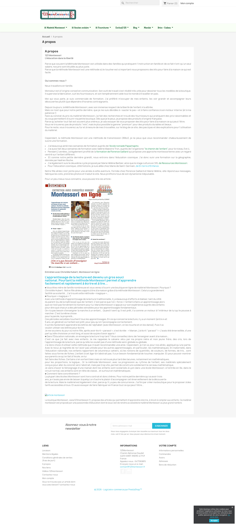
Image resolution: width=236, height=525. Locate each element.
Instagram (129, 471)
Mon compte (187, 3)
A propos (46, 464)
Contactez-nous (50, 474)
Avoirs (162, 457)
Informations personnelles (171, 450)
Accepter (214, 521)
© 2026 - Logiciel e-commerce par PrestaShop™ (118, 489)
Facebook (123, 471)
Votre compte (167, 445)
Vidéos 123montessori (52, 471)
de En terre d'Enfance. (147, 165)
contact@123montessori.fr (132, 466)
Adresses (163, 461)
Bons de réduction (167, 464)
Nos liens (46, 467)
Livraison (46, 450)
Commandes (165, 454)
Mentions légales (50, 454)
